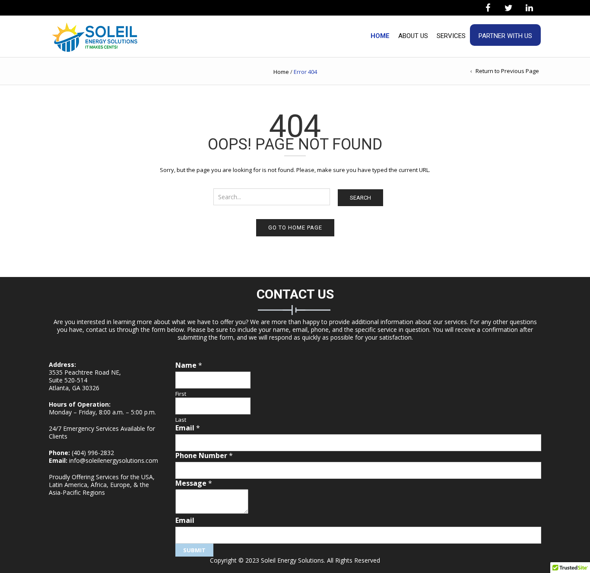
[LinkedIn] (529, 8)
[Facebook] (487, 8)
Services (451, 36)
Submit (194, 550)
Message (193, 483)
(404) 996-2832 (93, 453)
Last (180, 419)
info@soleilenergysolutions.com (113, 460)
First (180, 394)
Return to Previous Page (507, 71)
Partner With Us (505, 36)
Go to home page (295, 227)
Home (380, 36)
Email (187, 428)
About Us (413, 36)
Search (360, 197)
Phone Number (204, 455)
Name (188, 365)
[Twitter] (508, 8)
